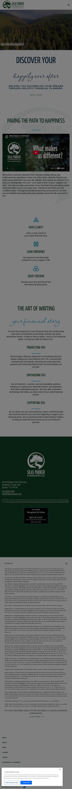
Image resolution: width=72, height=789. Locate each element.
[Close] (60, 769)
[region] (32, 776)
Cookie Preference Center (11, 782)
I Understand (26, 782)
